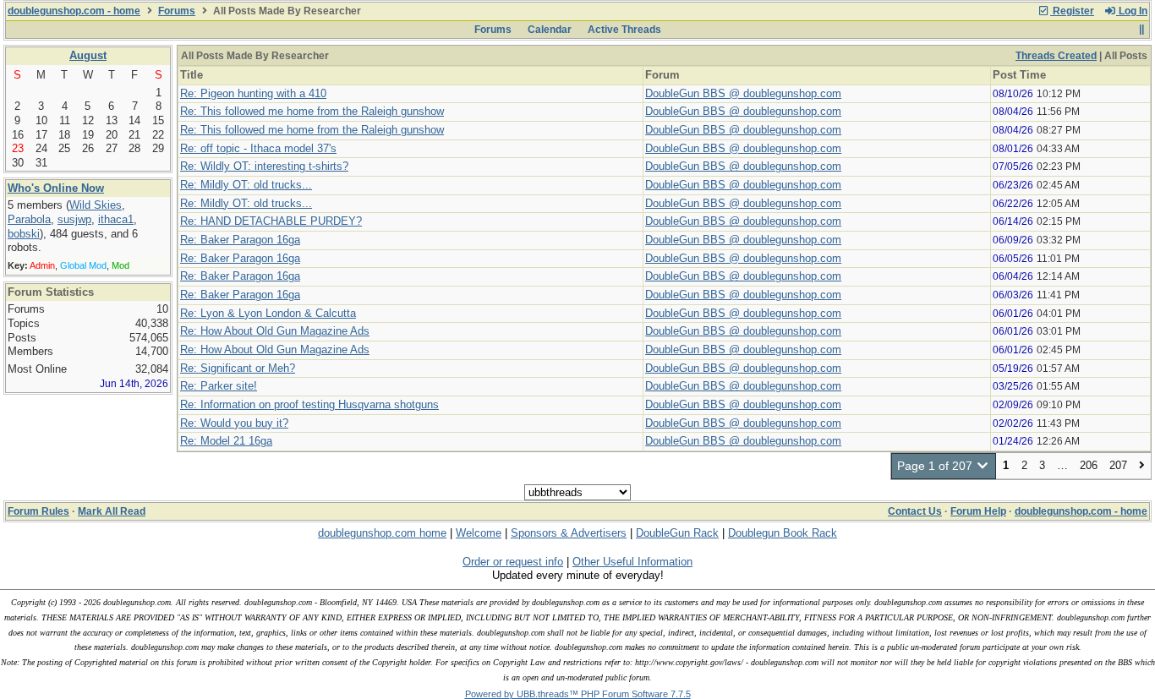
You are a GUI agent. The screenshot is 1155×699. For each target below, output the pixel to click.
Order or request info (513, 561)
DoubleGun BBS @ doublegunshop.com (743, 93)
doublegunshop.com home (382, 533)
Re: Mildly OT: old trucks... (246, 184)
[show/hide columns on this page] (1141, 29)
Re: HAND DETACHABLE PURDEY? (271, 221)
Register (1072, 11)
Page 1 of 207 (936, 465)
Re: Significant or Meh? (237, 368)
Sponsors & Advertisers (569, 533)
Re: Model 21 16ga (226, 440)
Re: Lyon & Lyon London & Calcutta (268, 313)
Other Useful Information (632, 561)
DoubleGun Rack (677, 533)
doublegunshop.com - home (74, 11)
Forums (176, 11)
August (88, 55)
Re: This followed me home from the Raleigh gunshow (312, 111)
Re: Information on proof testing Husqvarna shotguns (309, 404)
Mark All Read (111, 511)
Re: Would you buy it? (234, 423)
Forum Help (978, 511)
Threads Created (1056, 56)
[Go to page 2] (1142, 466)
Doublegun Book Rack (782, 533)
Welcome (478, 533)
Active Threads (624, 29)
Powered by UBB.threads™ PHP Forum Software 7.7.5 (578, 694)
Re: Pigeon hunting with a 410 (253, 93)
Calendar (550, 29)
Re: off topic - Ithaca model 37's (258, 148)
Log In (1131, 11)
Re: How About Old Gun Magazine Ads (274, 331)
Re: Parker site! (218, 386)
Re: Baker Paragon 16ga (240, 239)
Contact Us (915, 511)
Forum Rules (38, 511)
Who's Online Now (56, 188)
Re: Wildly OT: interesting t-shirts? (264, 166)
